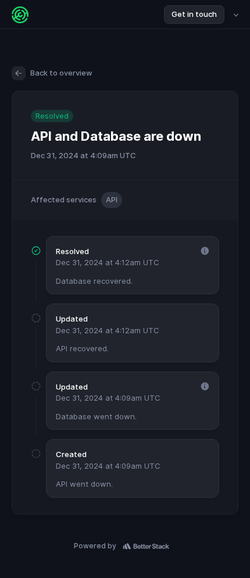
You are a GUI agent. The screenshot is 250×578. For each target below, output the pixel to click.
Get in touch (194, 14)
